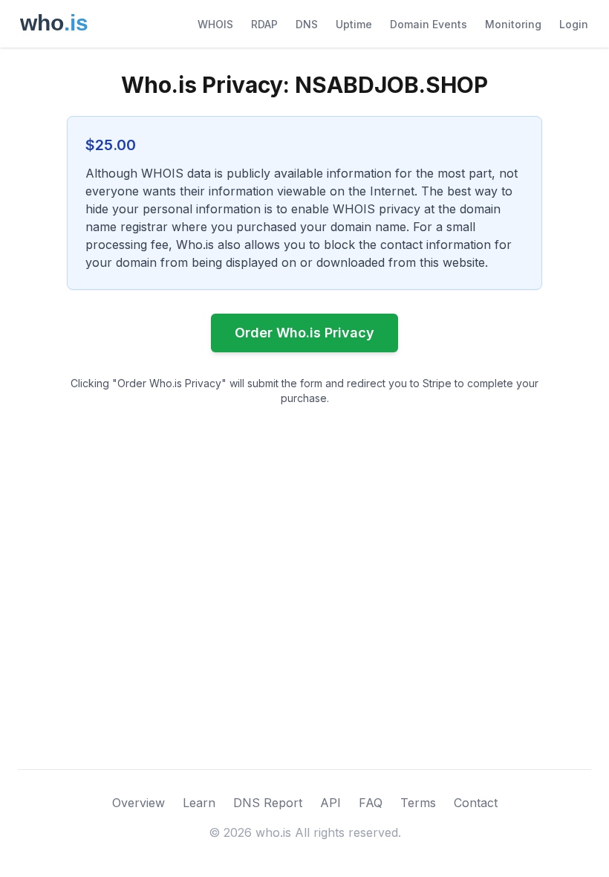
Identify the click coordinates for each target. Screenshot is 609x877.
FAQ (370, 802)
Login (573, 24)
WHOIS (215, 24)
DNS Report (267, 802)
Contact (476, 802)
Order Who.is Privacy (304, 332)
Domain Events (428, 24)
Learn (199, 802)
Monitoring (513, 24)
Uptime (354, 24)
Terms (418, 802)
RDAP (264, 24)
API (330, 802)
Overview (138, 802)
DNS (307, 24)
